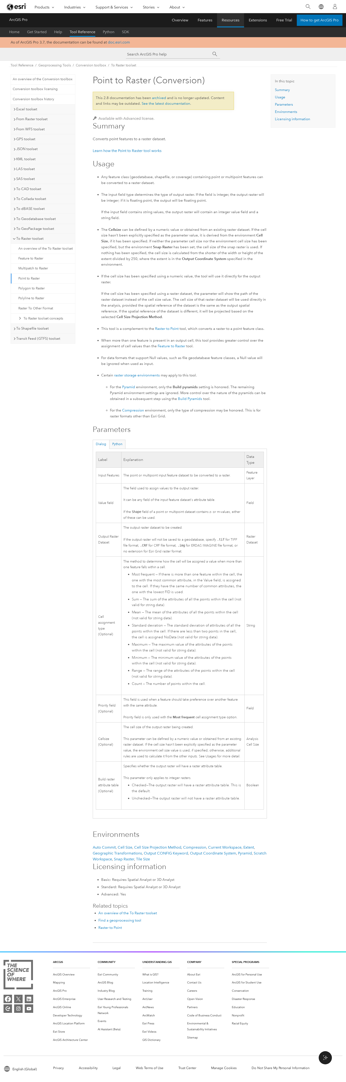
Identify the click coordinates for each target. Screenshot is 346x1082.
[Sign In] (334, 6)
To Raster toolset (123, 65)
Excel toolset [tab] (26, 109)
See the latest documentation (166, 103)
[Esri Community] (8, 1008)
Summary (282, 90)
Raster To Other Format (35, 308)
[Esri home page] (17, 7)
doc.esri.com (119, 42)
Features (205, 20)
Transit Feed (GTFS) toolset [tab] (38, 338)
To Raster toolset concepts (43, 318)
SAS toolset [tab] (25, 179)
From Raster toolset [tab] (32, 119)
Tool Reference (82, 32)
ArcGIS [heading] (58, 962)
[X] (18, 999)
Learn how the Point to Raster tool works (127, 150)
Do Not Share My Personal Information (281, 1068)
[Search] (308, 6)
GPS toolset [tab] (25, 139)
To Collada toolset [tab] (31, 199)
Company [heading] (194, 962)
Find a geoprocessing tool (119, 920)
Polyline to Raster (31, 298)
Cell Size (125, 847)
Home (14, 32)
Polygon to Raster (31, 288)
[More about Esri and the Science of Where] (18, 975)
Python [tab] (117, 444)
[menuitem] (71, 974)
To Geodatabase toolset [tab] (36, 219)
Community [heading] (106, 962)
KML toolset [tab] (26, 159)
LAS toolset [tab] (25, 169)
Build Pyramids (190, 399)
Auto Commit (104, 847)
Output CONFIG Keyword (166, 853)
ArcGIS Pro (18, 19)
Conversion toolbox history (33, 99)
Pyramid (128, 387)
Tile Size (143, 859)
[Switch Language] (320, 6)
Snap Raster (124, 859)
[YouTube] (29, 1008)
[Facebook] (8, 999)
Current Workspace (224, 847)
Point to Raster (29, 278)
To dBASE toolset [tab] (30, 209)
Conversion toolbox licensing (35, 89)
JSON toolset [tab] (27, 149)
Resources (230, 20)
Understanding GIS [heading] (157, 962)
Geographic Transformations (117, 853)
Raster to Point (167, 329)
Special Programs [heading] (245, 962)
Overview (180, 20)
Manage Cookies (224, 1068)
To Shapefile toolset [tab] (32, 328)
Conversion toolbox (91, 65)
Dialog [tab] (101, 444)
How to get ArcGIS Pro (320, 20)
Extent (248, 847)
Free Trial (284, 20)
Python (108, 32)
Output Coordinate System (213, 853)
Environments (286, 112)
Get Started (37, 32)
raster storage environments (137, 375)
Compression (133, 410)
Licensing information (292, 119)
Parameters (284, 104)
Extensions (258, 20)
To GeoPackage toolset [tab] (35, 229)
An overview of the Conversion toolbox (42, 79)
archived (159, 98)
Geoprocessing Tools (54, 65)
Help (58, 32)
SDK (125, 32)
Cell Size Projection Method (157, 847)
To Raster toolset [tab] (30, 238)
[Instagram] (18, 1008)
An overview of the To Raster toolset (45, 249)
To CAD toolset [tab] (28, 189)
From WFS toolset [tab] (30, 129)
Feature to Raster (30, 258)
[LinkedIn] (29, 999)
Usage (280, 97)
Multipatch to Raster (33, 268)
